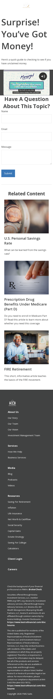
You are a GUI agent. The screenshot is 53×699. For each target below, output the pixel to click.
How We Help (15, 451)
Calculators (13, 548)
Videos (11, 485)
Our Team (13, 423)
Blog (10, 473)
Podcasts (12, 479)
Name (4, 111)
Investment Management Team (24, 435)
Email (4, 129)
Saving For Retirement (19, 501)
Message (6, 146)
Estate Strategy (16, 536)
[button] (13, 412)
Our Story (13, 417)
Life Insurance (15, 513)
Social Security (15, 525)
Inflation (12, 507)
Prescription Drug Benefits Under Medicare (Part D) (25, 304)
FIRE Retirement (18, 369)
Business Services (17, 457)
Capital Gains (14, 530)
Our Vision (13, 429)
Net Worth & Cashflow (19, 519)
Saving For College (17, 542)
